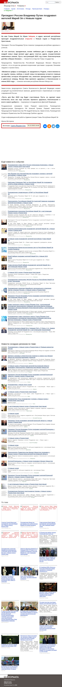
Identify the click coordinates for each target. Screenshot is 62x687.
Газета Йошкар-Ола (18, 126)
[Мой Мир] (57, 126)
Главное (7, 9)
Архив (13, 9)
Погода (28, 9)
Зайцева (31, 36)
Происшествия (37, 9)
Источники (20, 9)
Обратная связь (8, 681)
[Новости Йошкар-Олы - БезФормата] (9, 2)
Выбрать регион (8, 683)
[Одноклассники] (49, 126)
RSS (16, 685)
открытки (28, 39)
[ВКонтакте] (45, 126)
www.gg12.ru (7, 31)
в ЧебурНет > (8, 10)
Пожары (46, 9)
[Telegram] (53, 126)
